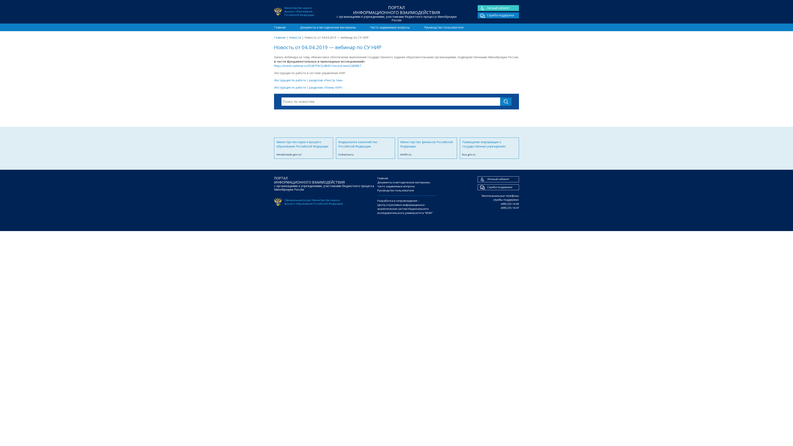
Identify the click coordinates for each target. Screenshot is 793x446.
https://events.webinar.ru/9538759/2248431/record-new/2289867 (317, 66)
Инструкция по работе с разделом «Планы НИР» (308, 87)
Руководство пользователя (443, 27)
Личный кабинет (498, 8)
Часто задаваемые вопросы (390, 27)
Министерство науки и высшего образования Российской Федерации (302, 148)
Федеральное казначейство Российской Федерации (358, 148)
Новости (295, 37)
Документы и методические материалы (328, 27)
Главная (280, 27)
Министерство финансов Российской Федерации (426, 148)
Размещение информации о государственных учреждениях (484, 148)
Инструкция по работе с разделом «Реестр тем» (308, 80)
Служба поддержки (500, 15)
